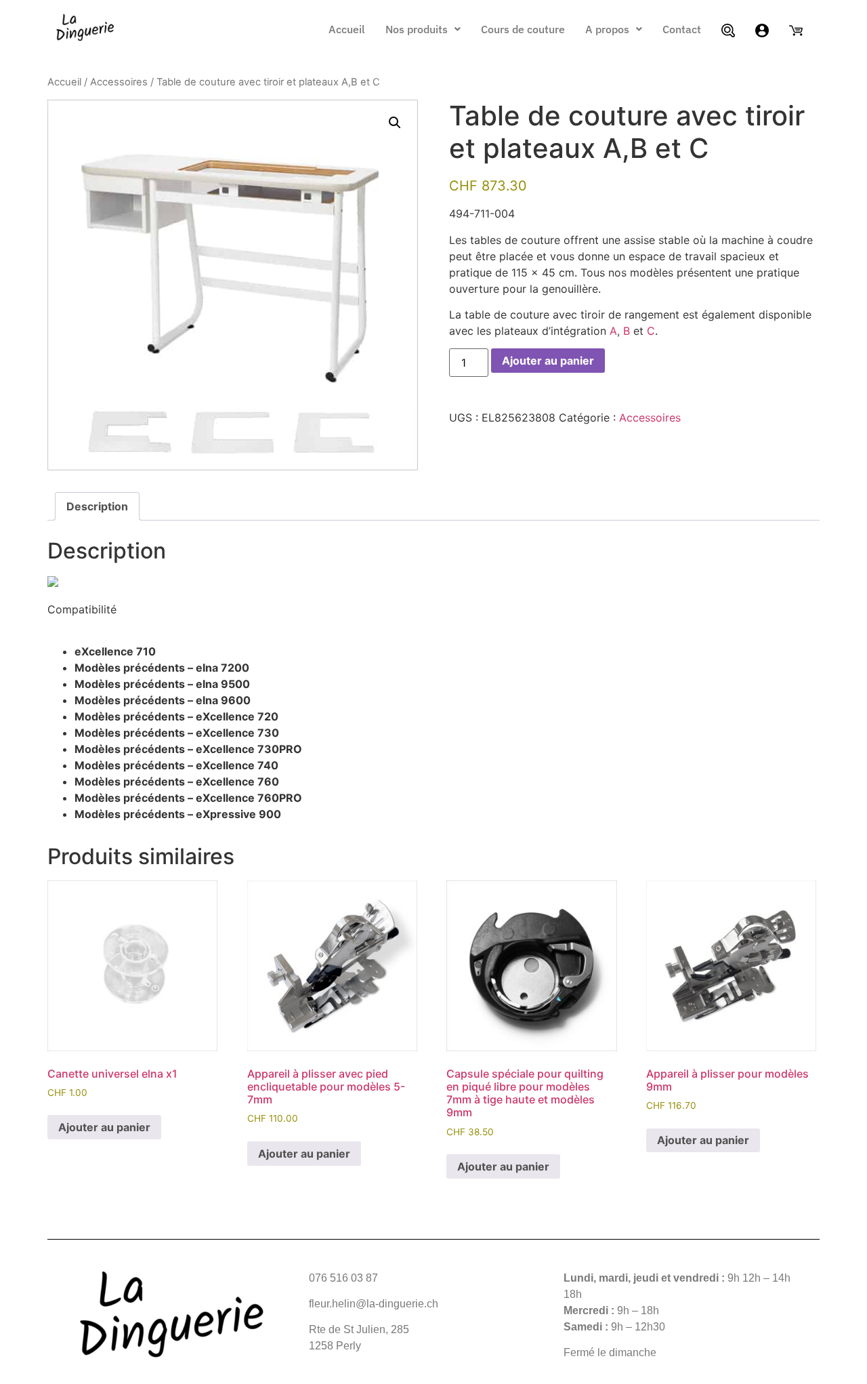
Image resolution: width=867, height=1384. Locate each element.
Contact (681, 29)
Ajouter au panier (548, 360)
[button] (423, 29)
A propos (607, 29)
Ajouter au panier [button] (104, 1127)
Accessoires (119, 82)
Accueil (347, 29)
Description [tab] (97, 506)
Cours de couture (523, 29)
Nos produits (416, 29)
